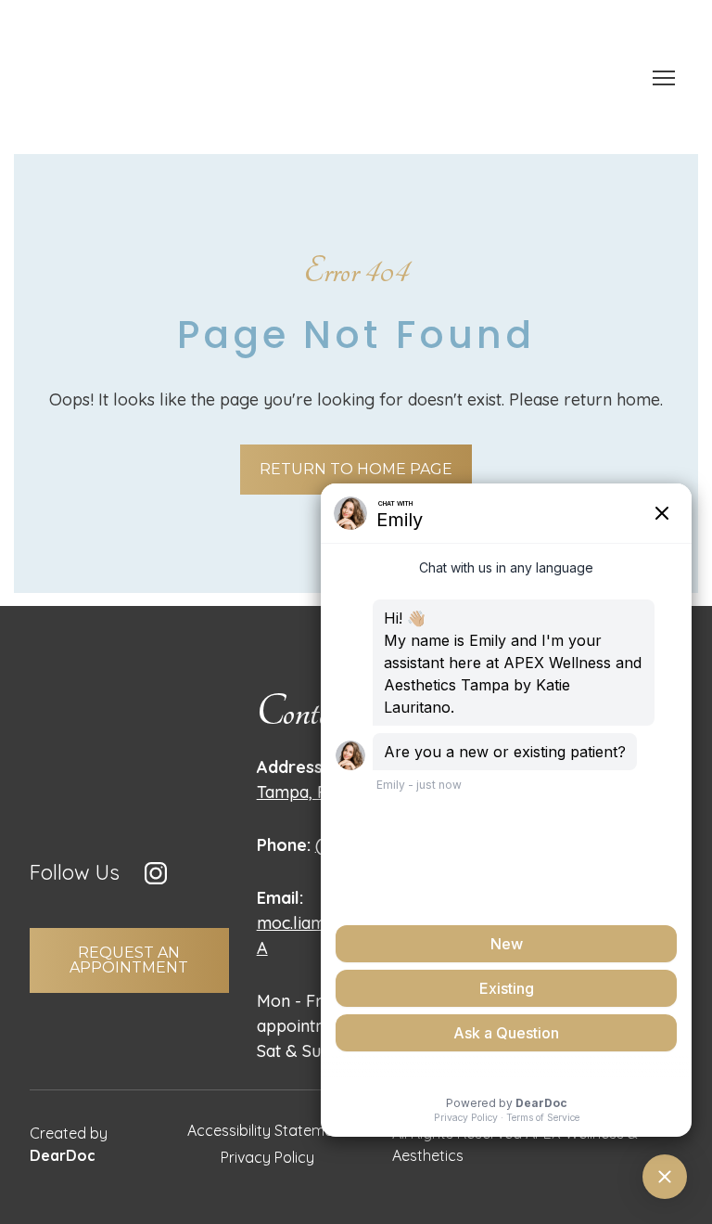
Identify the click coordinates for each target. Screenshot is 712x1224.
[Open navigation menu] (663, 78)
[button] (356, 470)
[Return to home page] (76, 77)
